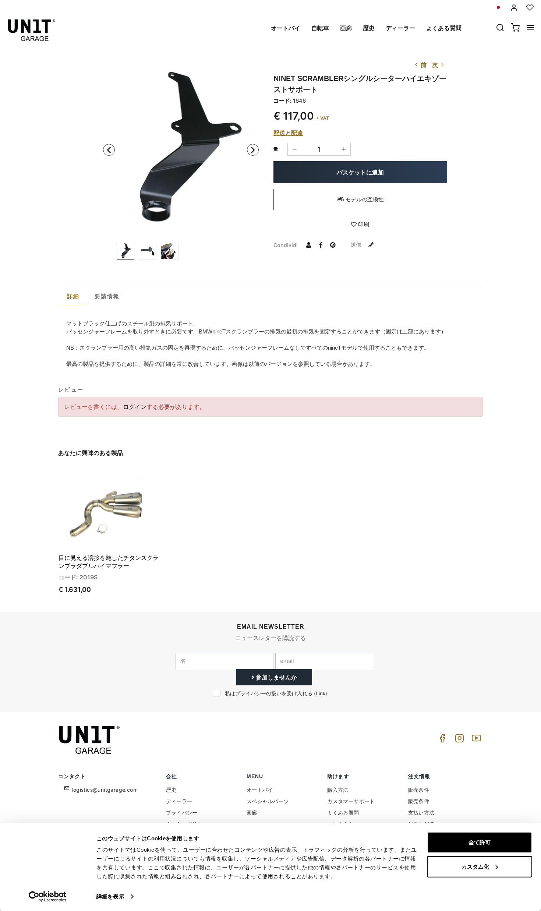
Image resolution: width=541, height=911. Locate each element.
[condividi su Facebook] (320, 244)
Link (320, 693)
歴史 (369, 28)
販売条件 (418, 790)
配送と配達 (288, 133)
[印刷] (133, 479)
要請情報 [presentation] (107, 296)
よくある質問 (444, 28)
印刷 (363, 224)
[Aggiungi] (294, 149)
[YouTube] (475, 740)
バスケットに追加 (360, 172)
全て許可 (479, 842)
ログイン (134, 406)
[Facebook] (441, 740)
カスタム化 (475, 866)
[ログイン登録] (514, 7)
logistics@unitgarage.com (105, 790)
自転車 (320, 28)
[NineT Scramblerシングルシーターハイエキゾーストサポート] (181, 147)
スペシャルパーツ (268, 801)
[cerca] (500, 28)
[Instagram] (458, 740)
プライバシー (182, 812)
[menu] (530, 28)
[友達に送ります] (308, 244)
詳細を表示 (110, 896)
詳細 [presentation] (73, 296)
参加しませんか (275, 677)
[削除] (344, 149)
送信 (356, 244)
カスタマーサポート (351, 801)
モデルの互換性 (364, 199)
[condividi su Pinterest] (333, 244)
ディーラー (400, 28)
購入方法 (338, 790)
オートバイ (285, 28)
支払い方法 (421, 812)
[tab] (73, 296)
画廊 (346, 28)
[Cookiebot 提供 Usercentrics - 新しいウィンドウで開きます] (47, 896)
